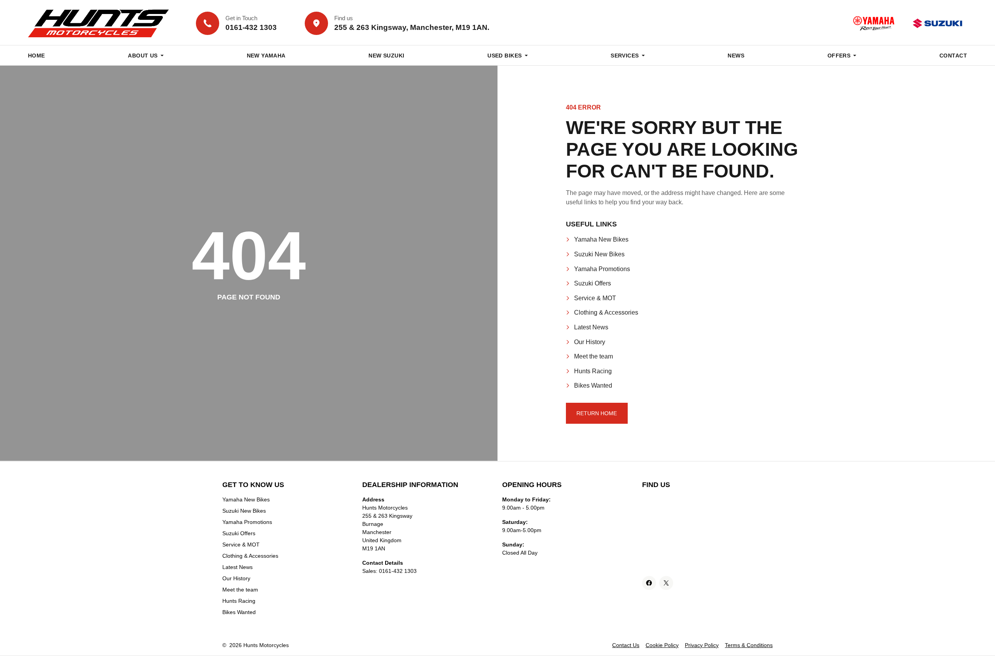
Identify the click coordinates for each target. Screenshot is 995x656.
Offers (839, 55)
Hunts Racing (593, 371)
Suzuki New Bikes (599, 254)
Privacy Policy (702, 645)
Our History (589, 342)
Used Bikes (504, 55)
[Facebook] (649, 583)
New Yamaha (266, 55)
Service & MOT (595, 298)
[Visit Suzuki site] (937, 23)
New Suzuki (386, 55)
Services (625, 55)
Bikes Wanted (593, 385)
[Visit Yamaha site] (873, 23)
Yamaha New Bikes (601, 239)
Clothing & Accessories (606, 312)
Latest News (591, 327)
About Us (142, 55)
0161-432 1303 (398, 571)
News (736, 55)
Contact (953, 55)
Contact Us (625, 645)
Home (36, 55)
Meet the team (593, 356)
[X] (666, 583)
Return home (596, 413)
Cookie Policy (662, 645)
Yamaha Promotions (602, 269)
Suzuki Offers (592, 283)
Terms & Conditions (749, 645)
